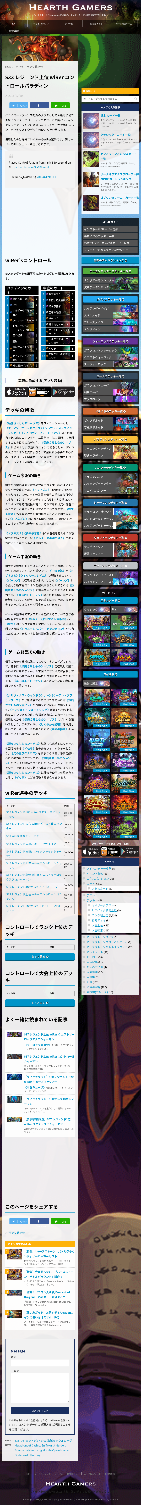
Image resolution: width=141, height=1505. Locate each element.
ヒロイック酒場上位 (104, 910)
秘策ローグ (91, 392)
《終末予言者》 (33, 533)
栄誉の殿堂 (91, 683)
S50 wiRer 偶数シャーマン (22, 836)
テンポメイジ (92, 329)
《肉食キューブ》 (35, 1087)
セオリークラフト (103, 905)
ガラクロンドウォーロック (100, 350)
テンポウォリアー (95, 547)
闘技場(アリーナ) (97, 992)
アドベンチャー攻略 (99, 868)
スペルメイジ (92, 315)
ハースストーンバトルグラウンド (107, 947)
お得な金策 (14, 31)
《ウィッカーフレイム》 (33, 575)
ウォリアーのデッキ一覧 (109, 537)
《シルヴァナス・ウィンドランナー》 (28, 695)
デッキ (91, 900)
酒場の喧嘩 (93, 987)
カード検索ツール (124, 24)
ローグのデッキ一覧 (109, 376)
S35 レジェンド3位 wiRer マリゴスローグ (32, 887)
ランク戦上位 (16, 1233)
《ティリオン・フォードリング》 (41, 433)
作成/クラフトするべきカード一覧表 (106, 243)
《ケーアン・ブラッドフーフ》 (24, 428)
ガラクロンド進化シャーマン (102, 512)
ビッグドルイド (93, 420)
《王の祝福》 (57, 571)
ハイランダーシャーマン (99, 525)
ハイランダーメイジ (96, 308)
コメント (16, 1371)
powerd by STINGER (108, 1499)
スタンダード (109, 600)
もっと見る (38, 956)
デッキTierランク (41, 24)
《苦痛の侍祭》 (58, 729)
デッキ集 (69, 24)
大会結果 (97, 930)
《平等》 (32, 619)
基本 (114, 609)
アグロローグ (92, 399)
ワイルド (109, 674)
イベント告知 (95, 873)
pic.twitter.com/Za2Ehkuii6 (31, 167)
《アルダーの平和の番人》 (49, 538)
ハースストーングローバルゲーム (107, 942)
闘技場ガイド (96, 24)
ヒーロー (92, 957)
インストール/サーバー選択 (101, 229)
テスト (91, 895)
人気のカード (100, 888)
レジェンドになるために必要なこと (106, 250)
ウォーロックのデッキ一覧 (109, 341)
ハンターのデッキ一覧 (109, 467)
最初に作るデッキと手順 (99, 236)
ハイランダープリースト (99, 582)
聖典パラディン (93, 455)
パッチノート (95, 952)
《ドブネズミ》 (42, 490)
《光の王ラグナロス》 (24, 753)
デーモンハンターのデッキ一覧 (109, 271)
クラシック (91, 609)
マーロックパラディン (97, 448)
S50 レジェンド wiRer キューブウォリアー (32, 844)
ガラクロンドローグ (96, 385)
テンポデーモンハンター (99, 280)
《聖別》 (10, 624)
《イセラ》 (28, 748)
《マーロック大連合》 (38, 1045)
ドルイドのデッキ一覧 (109, 411)
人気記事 (92, 962)
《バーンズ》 (13, 580)
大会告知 (92, 972)
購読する (90, 90)
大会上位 (97, 925)
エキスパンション (98, 878)
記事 (89, 982)
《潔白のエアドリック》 (28, 681)
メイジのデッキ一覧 (109, 299)
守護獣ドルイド (93, 427)
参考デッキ (99, 920)
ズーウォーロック (95, 364)
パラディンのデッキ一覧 (109, 439)
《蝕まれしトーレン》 (29, 595)
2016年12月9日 (46, 177)
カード (91, 883)
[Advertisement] (40, 216)
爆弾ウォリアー (93, 553)
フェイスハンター (95, 490)
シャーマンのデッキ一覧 (109, 502)
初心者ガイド (95, 967)
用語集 (91, 977)
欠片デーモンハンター (98, 287)
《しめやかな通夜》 (50, 724)
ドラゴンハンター (95, 477)
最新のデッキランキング (109, 260)
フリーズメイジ (93, 322)
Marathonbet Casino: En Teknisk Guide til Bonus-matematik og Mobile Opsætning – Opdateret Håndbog (42, 1450)
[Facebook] (39, 105)
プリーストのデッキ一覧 (109, 566)
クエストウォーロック (98, 357)
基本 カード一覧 (110, 115)
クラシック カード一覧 (115, 135)
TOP (14, 24)
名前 (13, 1357)
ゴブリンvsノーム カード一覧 (119, 198)
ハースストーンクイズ (100, 937)
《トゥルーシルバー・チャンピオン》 (42, 629)
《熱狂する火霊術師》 (53, 619)
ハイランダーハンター (98, 483)
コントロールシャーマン (99, 518)
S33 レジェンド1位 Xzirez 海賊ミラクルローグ (43, 1440)
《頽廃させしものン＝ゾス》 (23, 423)
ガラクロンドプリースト (99, 575)
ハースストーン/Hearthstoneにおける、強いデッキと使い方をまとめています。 (70, 1491)
